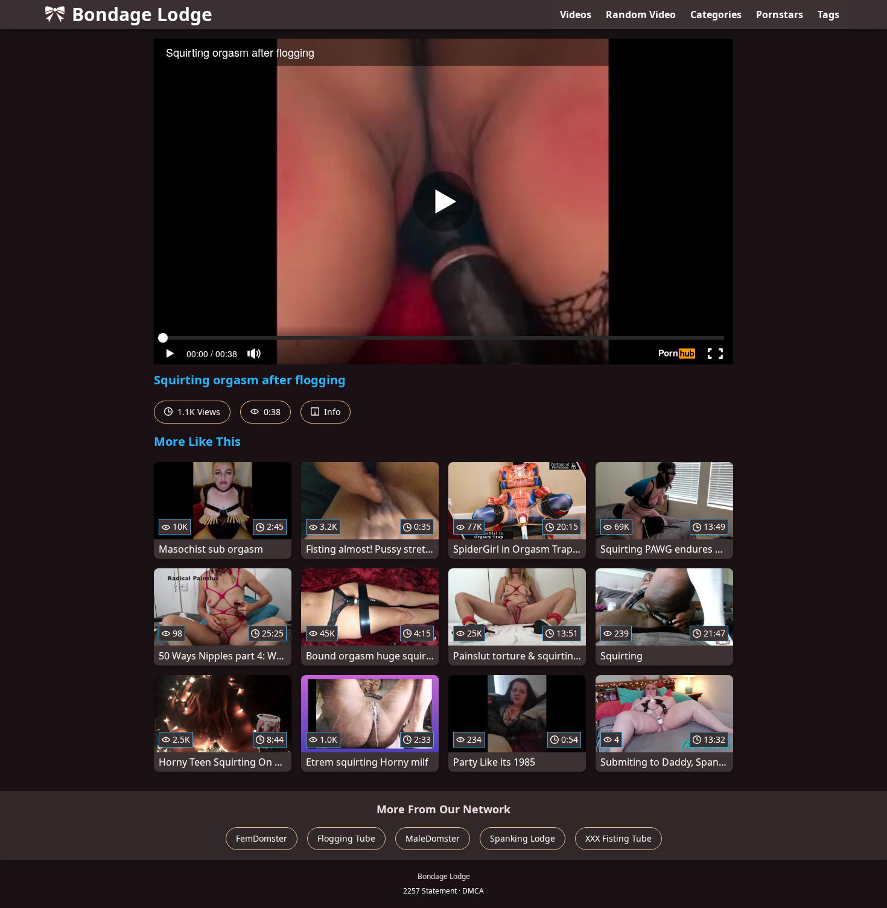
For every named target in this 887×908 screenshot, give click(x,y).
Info (331, 411)
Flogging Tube (346, 838)
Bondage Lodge (142, 14)
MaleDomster (432, 838)
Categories (716, 14)
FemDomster (261, 838)
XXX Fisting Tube (618, 838)
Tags (828, 14)
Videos (575, 14)
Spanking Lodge (522, 838)
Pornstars (779, 14)
